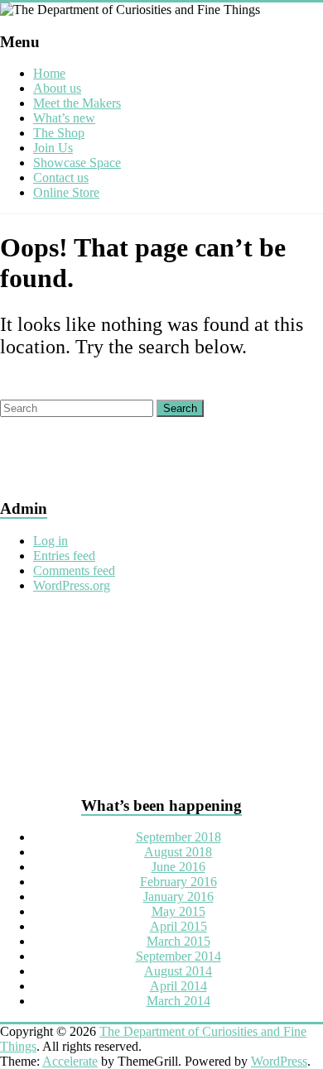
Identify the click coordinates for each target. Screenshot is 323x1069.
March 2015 (178, 941)
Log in (50, 541)
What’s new (64, 118)
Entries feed (64, 556)
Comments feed (74, 570)
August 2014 (178, 971)
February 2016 (178, 882)
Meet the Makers (77, 103)
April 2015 (178, 926)
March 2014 (178, 1001)
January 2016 (178, 896)
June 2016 (178, 867)
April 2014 (178, 986)
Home (49, 73)
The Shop (58, 133)
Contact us (61, 177)
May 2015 (178, 911)
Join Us (53, 148)
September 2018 (178, 837)
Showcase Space (77, 163)
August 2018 (178, 852)
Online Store (66, 192)
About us (57, 88)
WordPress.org (71, 585)
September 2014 (178, 956)
